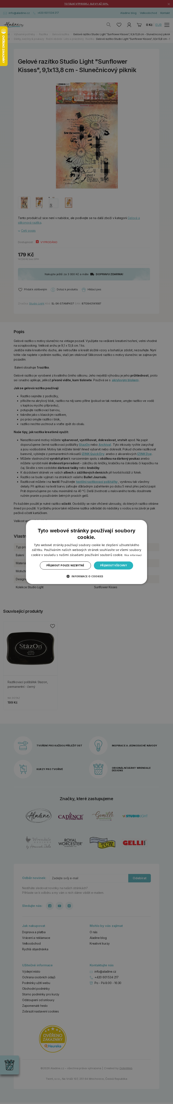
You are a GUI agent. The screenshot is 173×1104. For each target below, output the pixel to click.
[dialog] (86, 552)
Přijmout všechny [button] (113, 565)
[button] (86, 576)
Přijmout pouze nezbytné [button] (65, 565)
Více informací (133, 555)
